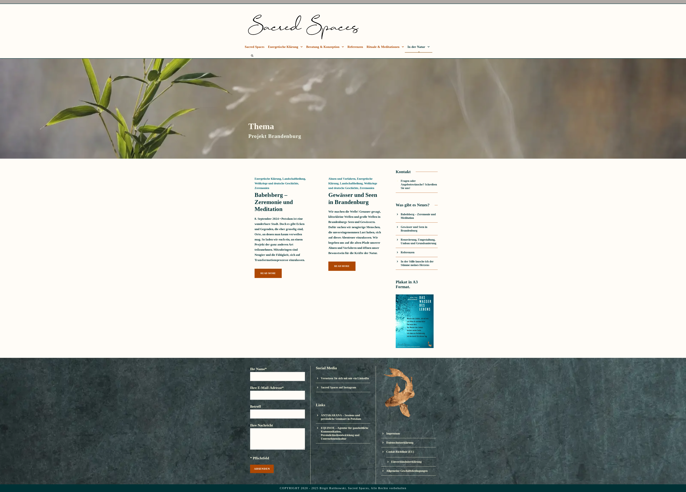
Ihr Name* (258, 369)
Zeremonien (262, 188)
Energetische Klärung (283, 47)
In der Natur (416, 47)
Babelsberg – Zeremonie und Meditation (274, 202)
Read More (268, 273)
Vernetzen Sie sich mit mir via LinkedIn (345, 378)
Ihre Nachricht (261, 425)
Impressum (393, 433)
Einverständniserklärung (406, 461)
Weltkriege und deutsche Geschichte (276, 183)
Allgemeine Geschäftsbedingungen (407, 470)
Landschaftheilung (293, 178)
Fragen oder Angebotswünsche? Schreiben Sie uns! (419, 184)
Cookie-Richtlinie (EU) (400, 451)
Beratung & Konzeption (322, 47)
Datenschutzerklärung (399, 442)
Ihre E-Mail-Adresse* (267, 388)
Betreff (255, 406)
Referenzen (355, 47)
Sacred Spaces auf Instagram (338, 387)
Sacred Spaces (254, 47)
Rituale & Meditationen (383, 47)
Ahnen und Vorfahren (342, 178)
